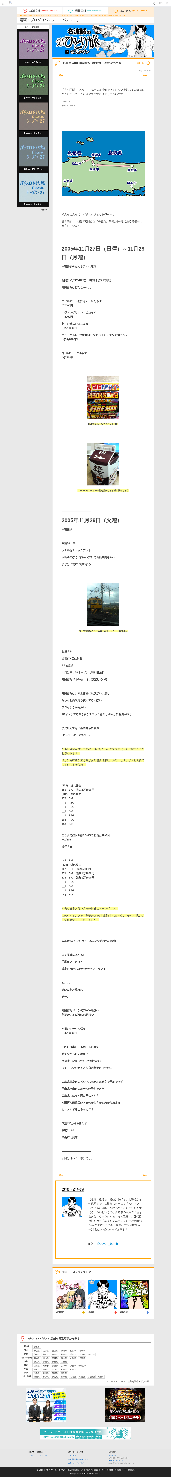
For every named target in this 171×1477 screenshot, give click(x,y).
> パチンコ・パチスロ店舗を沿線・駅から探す (129, 1381)
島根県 (46, 1369)
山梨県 (73, 1358)
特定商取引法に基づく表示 (95, 1470)
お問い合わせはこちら (76, 1463)
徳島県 (37, 1373)
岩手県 (46, 1351)
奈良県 (73, 1366)
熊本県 (64, 1377)
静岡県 (46, 1362)
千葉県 (73, 1354)
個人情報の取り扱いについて (78, 1459)
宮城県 (55, 1351)
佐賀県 (46, 1377)
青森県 (37, 1351)
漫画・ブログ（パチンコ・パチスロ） (48, 15)
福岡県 (37, 1377)
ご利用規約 (72, 1456)
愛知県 (55, 1362)
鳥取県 (37, 1369)
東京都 (82, 1354)
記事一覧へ (45, 210)
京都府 (46, 1366)
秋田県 (64, 1351)
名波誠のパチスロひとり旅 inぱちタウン (77, 15)
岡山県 (55, 1369)
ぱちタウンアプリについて (37, 1456)
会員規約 (62, 1470)
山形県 (73, 1351)
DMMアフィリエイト (116, 1461)
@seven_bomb (107, 1243)
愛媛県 (55, 1373)
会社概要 (40, 1470)
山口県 (73, 1369)
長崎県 (55, 1377)
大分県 (73, 1377)
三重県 (64, 1362)
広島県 (64, 1369)
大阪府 (55, 1366)
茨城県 (37, 1354)
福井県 (64, 1358)
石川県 (55, 1358)
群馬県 (55, 1354)
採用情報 (131, 1470)
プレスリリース (51, 1470)
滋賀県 (37, 1366)
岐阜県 (37, 1362)
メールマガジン (114, 1455)
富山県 (46, 1358)
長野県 (82, 1358)
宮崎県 (82, 1377)
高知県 (64, 1373)
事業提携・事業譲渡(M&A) (116, 1470)
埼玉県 (64, 1354)
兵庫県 (64, 1366)
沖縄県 (100, 1377)
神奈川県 (91, 1354)
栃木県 (46, 1354)
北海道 (37, 1347)
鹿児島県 (91, 1377)
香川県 (46, 1373)
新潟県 (37, 1358)
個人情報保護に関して (75, 1470)
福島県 (82, 1351)
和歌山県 (82, 1366)
